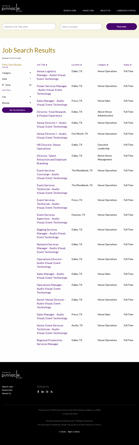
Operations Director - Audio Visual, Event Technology (50, 262)
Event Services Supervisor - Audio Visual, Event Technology (52, 218)
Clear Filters (6, 90)
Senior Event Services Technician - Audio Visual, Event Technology (52, 329)
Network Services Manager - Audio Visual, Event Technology (51, 248)
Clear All (5, 67)
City (4, 96)
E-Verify (62, 431)
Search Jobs (70, 10)
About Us (105, 10)
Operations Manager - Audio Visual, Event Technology (50, 288)
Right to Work (74, 431)
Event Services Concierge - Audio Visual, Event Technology (52, 174)
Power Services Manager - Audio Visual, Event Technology (52, 89)
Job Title (41, 64)
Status (127, 64)
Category (6, 73)
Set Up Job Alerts (17, 110)
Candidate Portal (126, 10)
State (4, 79)
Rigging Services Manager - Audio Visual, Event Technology (51, 233)
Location (76, 64)
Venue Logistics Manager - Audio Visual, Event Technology (51, 75)
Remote (5, 103)
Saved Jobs (88, 10)
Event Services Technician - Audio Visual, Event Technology (52, 189)
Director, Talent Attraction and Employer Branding (52, 159)
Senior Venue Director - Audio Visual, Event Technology (51, 303)
